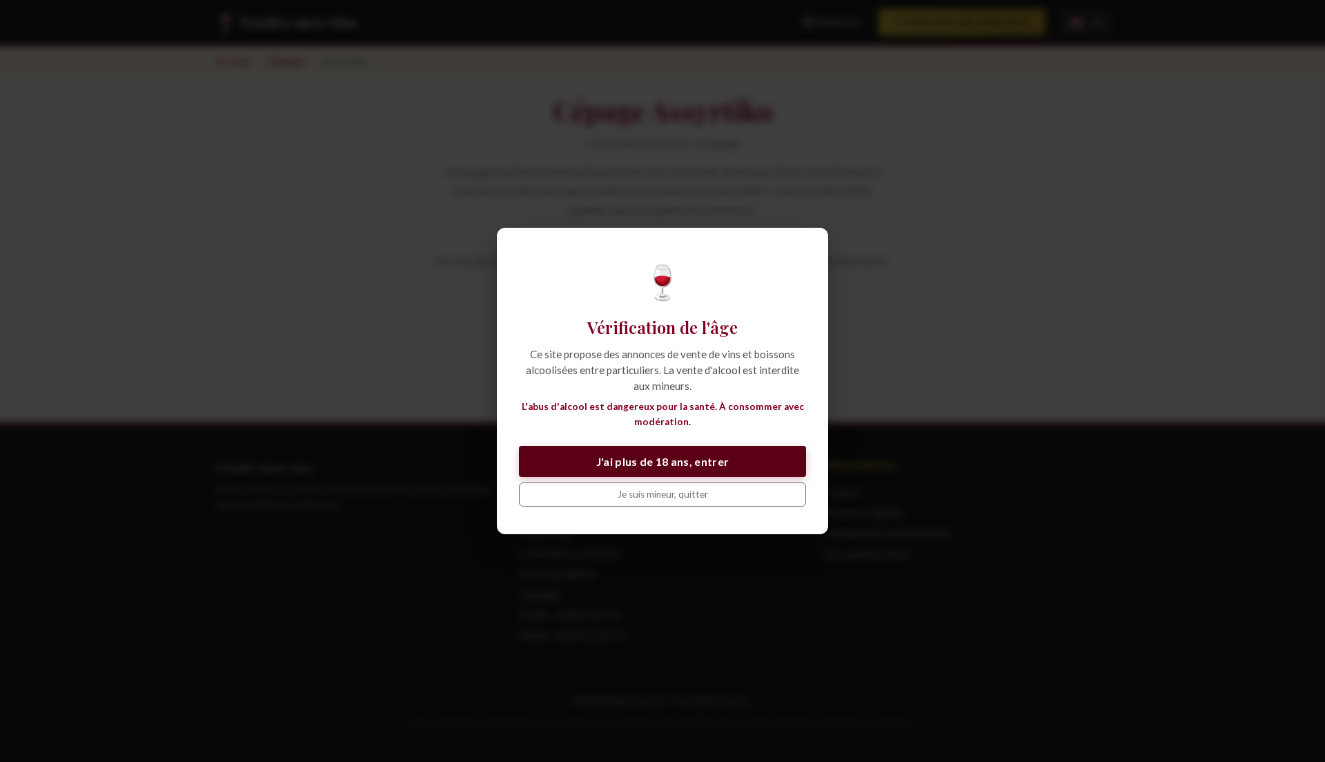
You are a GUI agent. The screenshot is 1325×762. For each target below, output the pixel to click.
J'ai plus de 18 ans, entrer (662, 461)
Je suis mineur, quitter (663, 494)
